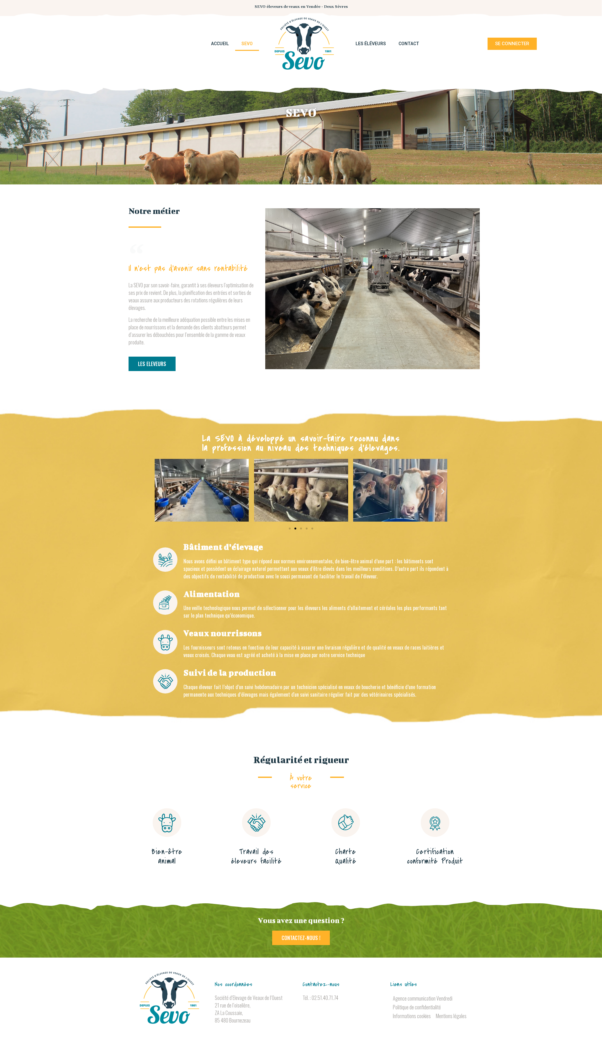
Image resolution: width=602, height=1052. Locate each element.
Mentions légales (451, 1016)
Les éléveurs (371, 43)
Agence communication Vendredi (422, 998)
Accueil (220, 43)
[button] (159, 491)
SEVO (247, 43)
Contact (409, 43)
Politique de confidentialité (417, 1007)
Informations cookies (412, 1016)
